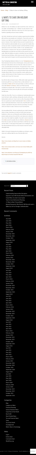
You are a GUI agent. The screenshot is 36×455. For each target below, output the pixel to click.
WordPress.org (10, 441)
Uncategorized (10, 425)
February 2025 (10, 255)
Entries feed (9, 437)
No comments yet (14, 24)
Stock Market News (11, 416)
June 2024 (8, 272)
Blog (6, 10)
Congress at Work (10, 405)
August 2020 (9, 372)
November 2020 (10, 365)
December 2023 (10, 285)
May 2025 (8, 249)
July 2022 (8, 322)
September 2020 (10, 369)
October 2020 (9, 367)
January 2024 (9, 283)
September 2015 (10, 395)
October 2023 (9, 290)
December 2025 (10, 234)
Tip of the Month (10, 422)
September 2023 (10, 292)
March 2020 (9, 382)
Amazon (27, 120)
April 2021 (8, 354)
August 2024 (9, 268)
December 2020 (10, 363)
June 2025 (8, 247)
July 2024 (8, 270)
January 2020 (9, 387)
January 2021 (9, 361)
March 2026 (9, 227)
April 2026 (8, 225)
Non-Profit (8, 414)
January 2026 (9, 231)
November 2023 (10, 287)
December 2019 (10, 389)
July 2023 (8, 296)
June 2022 (8, 324)
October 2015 (9, 393)
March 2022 (9, 331)
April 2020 (8, 380)
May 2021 (8, 352)
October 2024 (9, 264)
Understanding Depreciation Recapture (16, 193)
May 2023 (8, 300)
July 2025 (8, 244)
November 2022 (10, 313)
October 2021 (9, 341)
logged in (10, 173)
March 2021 (9, 356)
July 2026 (8, 218)
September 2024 (10, 266)
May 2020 (8, 378)
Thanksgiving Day (27, 61)
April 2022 (8, 328)
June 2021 (8, 350)
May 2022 (8, 326)
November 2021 (10, 339)
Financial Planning (11, 407)
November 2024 (10, 262)
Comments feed (10, 439)
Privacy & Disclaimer (13, 451)
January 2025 (9, 257)
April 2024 (8, 277)
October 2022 (9, 316)
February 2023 (10, 307)
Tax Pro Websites (23, 451)
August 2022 (9, 320)
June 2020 (8, 376)
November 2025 (10, 236)
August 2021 (9, 346)
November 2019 (10, 391)
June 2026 (8, 221)
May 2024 (8, 275)
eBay (5, 120)
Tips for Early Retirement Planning (15, 200)
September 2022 (10, 318)
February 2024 (10, 281)
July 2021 (8, 348)
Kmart (14, 85)
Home (2, 10)
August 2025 (9, 242)
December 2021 (10, 337)
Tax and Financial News (12, 418)
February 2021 (10, 359)
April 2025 (8, 251)
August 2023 (9, 294)
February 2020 (10, 385)
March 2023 (9, 305)
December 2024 (10, 259)
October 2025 (9, 238)
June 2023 (8, 298)
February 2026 (10, 229)
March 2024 (9, 279)
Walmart (9, 85)
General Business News (12, 409)
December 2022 (10, 311)
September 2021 (10, 343)
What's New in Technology (13, 427)
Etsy (24, 101)
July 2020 (8, 374)
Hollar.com (11, 83)
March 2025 (9, 253)
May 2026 (8, 223)
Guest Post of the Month (12, 412)
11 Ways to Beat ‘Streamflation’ (14, 202)
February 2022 (10, 333)
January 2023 (9, 309)
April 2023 (8, 303)
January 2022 (9, 335)
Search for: (7, 186)
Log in (7, 434)
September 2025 (10, 240)
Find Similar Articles (10, 161)
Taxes (7, 420)
